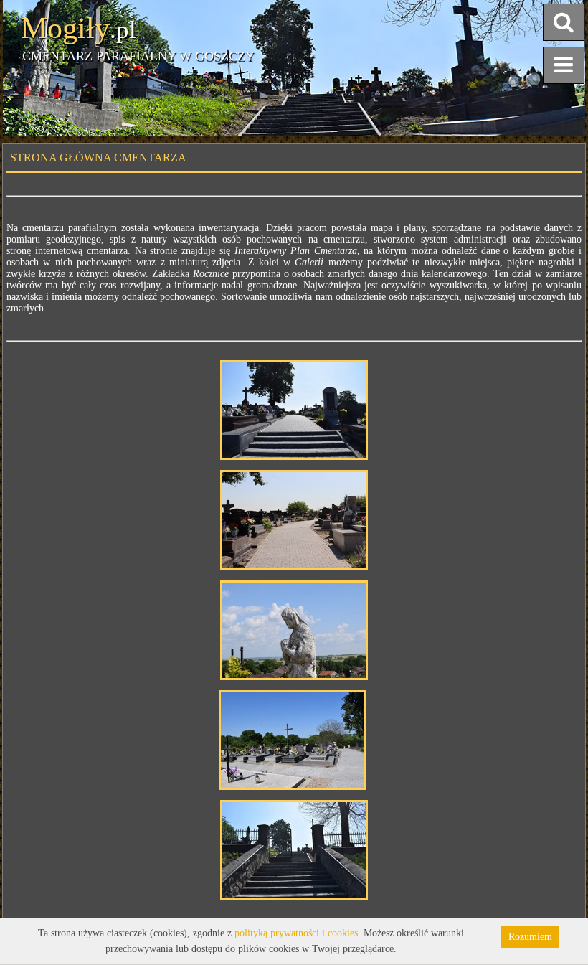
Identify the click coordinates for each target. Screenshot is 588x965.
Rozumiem (530, 936)
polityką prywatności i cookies (296, 933)
